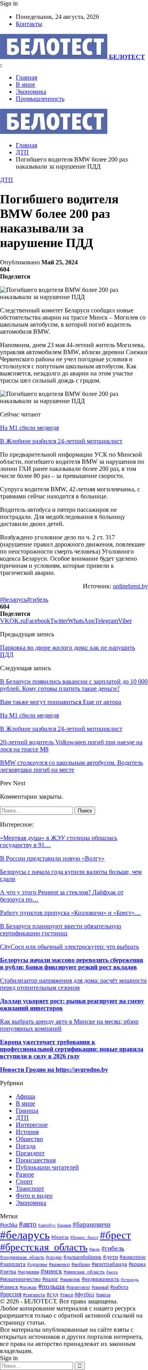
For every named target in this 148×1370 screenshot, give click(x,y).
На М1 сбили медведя (29, 427)
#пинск (9, 1287)
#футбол (84, 1294)
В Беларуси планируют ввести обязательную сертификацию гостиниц (60, 930)
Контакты (29, 23)
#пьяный (100, 1287)
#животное (133, 1257)
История (27, 1131)
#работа (119, 1287)
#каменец (59, 1264)
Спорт (24, 1181)
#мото (112, 1272)
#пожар (28, 1287)
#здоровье (37, 1264)
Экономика (31, 91)
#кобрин (80, 1264)
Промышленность (40, 98)
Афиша (25, 1096)
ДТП (6, 180)
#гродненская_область (22, 1257)
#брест (115, 1235)
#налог (50, 1279)
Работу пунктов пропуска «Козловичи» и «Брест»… (70, 912)
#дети (110, 1256)
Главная (26, 77)
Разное (25, 1174)
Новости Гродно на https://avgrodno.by (54, 1069)
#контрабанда (109, 1264)
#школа (103, 1295)
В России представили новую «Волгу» (52, 858)
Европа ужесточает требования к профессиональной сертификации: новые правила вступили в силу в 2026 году (71, 1049)
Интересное (32, 1124)
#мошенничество (20, 1279)
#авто (28, 1224)
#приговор (78, 1287)
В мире (25, 84)
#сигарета (34, 1295)
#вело (94, 1249)
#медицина (28, 1272)
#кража (137, 1264)
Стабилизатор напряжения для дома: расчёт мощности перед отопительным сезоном (73, 984)
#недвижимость (100, 1279)
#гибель (37, 599)
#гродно (54, 1257)
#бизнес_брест (84, 1237)
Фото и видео (34, 1195)
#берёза (60, 1237)
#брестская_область (44, 1247)
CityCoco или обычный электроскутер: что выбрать (69, 946)
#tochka (8, 1224)
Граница (27, 1110)
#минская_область (84, 1272)
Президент (30, 1153)
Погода (26, 1146)
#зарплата (13, 1263)
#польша (51, 1286)
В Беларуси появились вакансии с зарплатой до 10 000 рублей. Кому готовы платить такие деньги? (74, 685)
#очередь (130, 1279)
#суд (52, 1294)
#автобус (47, 1225)
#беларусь (13, 599)
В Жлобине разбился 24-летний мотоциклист (61, 441)
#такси (66, 1295)
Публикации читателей (47, 1167)
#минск (51, 1271)
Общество (29, 1139)
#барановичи (92, 1224)
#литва (8, 1272)
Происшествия (36, 1160)
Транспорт (30, 1188)
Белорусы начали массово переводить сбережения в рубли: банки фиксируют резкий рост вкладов (71, 963)
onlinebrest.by (130, 586)
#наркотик (70, 1279)
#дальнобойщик (82, 1257)
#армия (64, 1225)
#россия (10, 1294)
